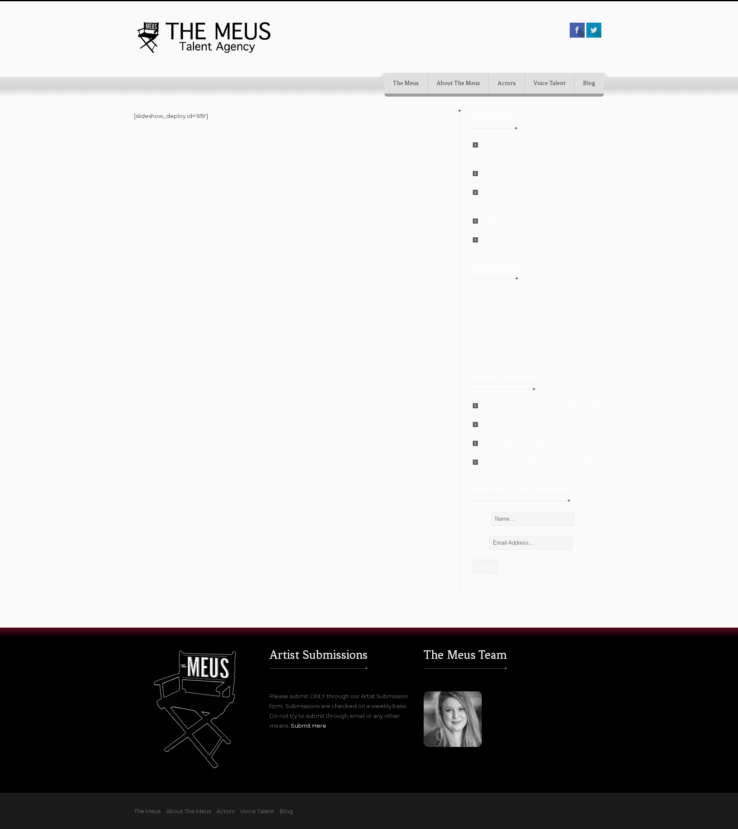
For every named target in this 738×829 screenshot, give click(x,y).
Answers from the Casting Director (529, 191)
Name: (482, 518)
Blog (589, 83)
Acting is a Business (507, 239)
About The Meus (458, 83)
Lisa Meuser (497, 442)
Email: (481, 542)
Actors (507, 83)
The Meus (406, 83)
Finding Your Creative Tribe (518, 172)
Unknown (494, 423)
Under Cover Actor (507, 220)
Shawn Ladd (498, 404)
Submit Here (308, 725)
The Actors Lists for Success (519, 144)
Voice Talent (549, 83)
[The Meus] (204, 37)
